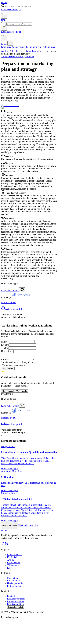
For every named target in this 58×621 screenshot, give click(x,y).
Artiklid (25, 47)
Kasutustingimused (16, 598)
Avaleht (4, 51)
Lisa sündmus (13, 580)
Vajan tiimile (21, 391)
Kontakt (11, 596)
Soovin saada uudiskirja (15, 365)
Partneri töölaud (14, 586)
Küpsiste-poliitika (15, 604)
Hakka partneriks (15, 583)
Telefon (4, 348)
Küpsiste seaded (15, 607)
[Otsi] (4, 28)
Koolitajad (16, 9)
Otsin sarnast (8, 391)
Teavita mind (7, 368)
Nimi (4, 341)
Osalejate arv (7, 351)
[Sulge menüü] (10, 43)
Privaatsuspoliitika (15, 601)
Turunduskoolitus (34, 51)
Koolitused (6, 9)
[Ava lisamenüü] (2, 35)
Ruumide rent (35, 47)
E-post (4, 345)
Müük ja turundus (26, 56)
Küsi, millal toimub (10, 290)
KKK (9, 568)
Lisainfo (5, 359)
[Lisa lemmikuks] (22, 289)
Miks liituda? (13, 578)
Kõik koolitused (14, 554)
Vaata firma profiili (13, 309)
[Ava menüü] (4, 16)
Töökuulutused (48, 47)
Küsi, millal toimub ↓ (28, 525)
